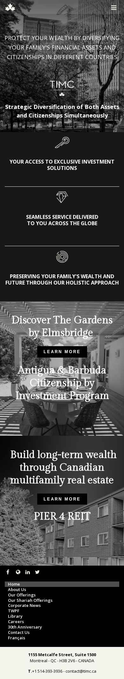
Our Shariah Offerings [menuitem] (30, 600)
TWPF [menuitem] (13, 611)
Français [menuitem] (16, 638)
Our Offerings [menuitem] (22, 595)
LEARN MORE (62, 351)
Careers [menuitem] (16, 621)
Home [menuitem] (14, 584)
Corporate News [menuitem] (24, 605)
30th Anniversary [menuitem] (25, 627)
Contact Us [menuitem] (19, 632)
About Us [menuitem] (17, 589)
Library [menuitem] (15, 616)
